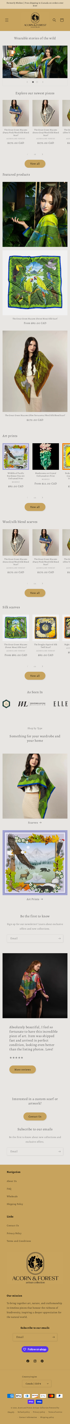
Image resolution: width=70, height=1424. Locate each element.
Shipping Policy (15, 1204)
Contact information (28, 1417)
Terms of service (55, 1412)
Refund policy (24, 1412)
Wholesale (12, 1196)
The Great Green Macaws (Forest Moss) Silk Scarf (35, 319)
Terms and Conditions (19, 1241)
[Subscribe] (59, 938)
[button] (7, 20)
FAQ (9, 1188)
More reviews (22, 1069)
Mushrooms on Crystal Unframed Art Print (45, 474)
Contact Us (35, 1116)
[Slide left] (27, 154)
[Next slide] (43, 82)
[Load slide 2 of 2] (37, 82)
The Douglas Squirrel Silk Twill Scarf (45, 646)
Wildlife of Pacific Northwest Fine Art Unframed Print (16, 476)
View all (35, 163)
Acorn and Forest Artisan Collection (33, 1407)
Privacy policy (39, 1412)
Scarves (33, 823)
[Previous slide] (27, 82)
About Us (12, 1181)
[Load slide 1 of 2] (33, 82)
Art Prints (33, 899)
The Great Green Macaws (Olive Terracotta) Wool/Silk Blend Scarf (35, 415)
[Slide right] (42, 154)
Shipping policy (47, 1417)
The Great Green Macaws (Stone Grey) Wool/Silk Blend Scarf (46, 132)
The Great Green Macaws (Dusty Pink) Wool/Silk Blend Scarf (16, 132)
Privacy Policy (14, 1233)
